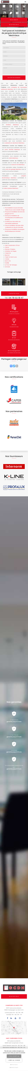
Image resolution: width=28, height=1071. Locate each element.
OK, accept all (14, 1056)
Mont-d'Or (8, 261)
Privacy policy (14, 1067)
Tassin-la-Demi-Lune (11, 257)
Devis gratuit (14, 20)
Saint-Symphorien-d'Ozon (12, 245)
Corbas (7, 259)
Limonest (7, 267)
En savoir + (6, 282)
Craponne (8, 253)
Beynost (7, 255)
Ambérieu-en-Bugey (10, 251)
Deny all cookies (14, 1060)
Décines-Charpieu (10, 249)
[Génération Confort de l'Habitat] (12, 1)
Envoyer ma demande (14, 77)
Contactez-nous (14, 293)
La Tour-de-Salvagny (11, 265)
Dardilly (7, 263)
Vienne (7, 247)
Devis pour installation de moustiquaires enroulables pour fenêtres (14, 217)
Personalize (15, 1064)
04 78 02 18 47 (14, 24)
